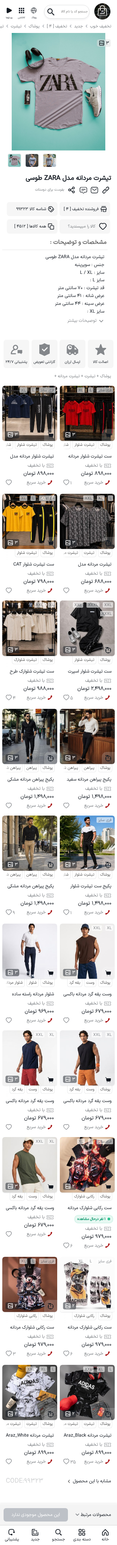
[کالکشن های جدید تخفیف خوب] (21, 10)
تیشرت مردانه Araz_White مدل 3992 (30, 1436)
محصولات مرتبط (95, 1514)
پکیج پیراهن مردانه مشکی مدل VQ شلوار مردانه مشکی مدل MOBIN (30, 780)
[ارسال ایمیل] (94, 191)
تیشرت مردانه (67, 553)
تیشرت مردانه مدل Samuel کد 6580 (94, 565)
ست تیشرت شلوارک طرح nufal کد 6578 (32, 672)
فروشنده (81, 209)
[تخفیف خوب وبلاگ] (34, 10)
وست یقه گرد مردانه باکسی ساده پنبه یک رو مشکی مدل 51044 (87, 1102)
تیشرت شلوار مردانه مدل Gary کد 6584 (32, 457)
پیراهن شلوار (68, 768)
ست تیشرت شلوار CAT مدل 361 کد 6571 (33, 565)
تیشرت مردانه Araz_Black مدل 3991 (87, 1436)
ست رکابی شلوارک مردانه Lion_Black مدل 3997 (89, 1209)
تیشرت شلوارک (25, 660)
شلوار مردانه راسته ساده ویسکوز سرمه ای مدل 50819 (33, 995)
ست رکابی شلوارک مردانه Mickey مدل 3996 (32, 1328)
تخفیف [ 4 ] (57, 26)
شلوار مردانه (13, 983)
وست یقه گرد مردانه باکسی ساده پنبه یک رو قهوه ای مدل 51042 (87, 995)
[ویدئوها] (9, 10)
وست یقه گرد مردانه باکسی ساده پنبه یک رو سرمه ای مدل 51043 (30, 1102)
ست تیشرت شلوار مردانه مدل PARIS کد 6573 (89, 457)
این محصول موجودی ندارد (35, 1514)
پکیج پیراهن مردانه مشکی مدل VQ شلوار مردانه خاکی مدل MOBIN (30, 887)
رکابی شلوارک (84, 1196)
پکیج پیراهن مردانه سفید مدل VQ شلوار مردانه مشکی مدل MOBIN (89, 780)
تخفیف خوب (100, 26)
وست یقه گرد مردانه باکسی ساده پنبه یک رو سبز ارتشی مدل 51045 (30, 1209)
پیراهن (31, 768)
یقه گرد (74, 983)
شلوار (33, 983)
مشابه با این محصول (92, 1481)
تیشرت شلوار (27, 445)
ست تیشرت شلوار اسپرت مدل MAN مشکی (89, 672)
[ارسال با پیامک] (83, 191)
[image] (14, 160)
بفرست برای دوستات (49, 190)
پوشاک (34, 26)
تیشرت (17, 26)
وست (90, 983)
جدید (78, 26)
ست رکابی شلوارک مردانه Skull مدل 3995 (89, 1328)
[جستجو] (51, 10)
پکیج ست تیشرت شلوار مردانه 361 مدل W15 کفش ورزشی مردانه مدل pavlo (89, 887)
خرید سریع (36, 482)
